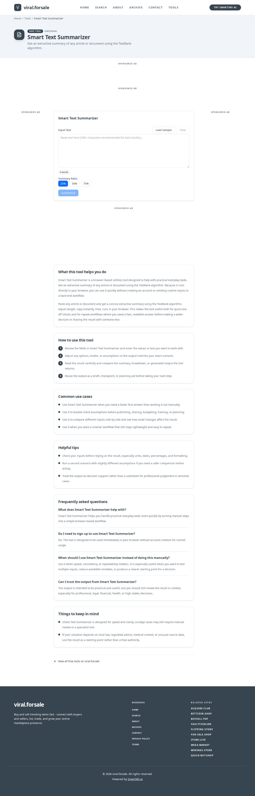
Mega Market (200, 745)
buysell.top (199, 718)
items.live (198, 739)
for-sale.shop (201, 734)
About (118, 7)
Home (84, 7)
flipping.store (202, 729)
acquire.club (200, 708)
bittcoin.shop (201, 713)
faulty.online (201, 724)
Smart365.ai (135, 779)
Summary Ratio (67, 178)
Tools (173, 7)
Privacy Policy (141, 738)
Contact (156, 7)
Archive (136, 7)
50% (74, 183)
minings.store (201, 750)
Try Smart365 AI (225, 7)
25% (63, 183)
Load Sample (164, 130)
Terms (135, 744)
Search (101, 7)
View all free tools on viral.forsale (78, 661)
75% (86, 183)
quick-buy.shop (202, 755)
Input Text (64, 130)
